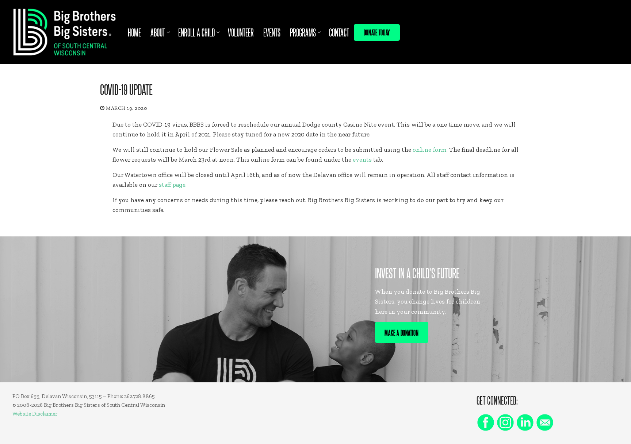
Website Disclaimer (35, 413)
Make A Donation (401, 332)
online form (430, 149)
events (362, 159)
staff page (172, 184)
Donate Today (377, 32)
